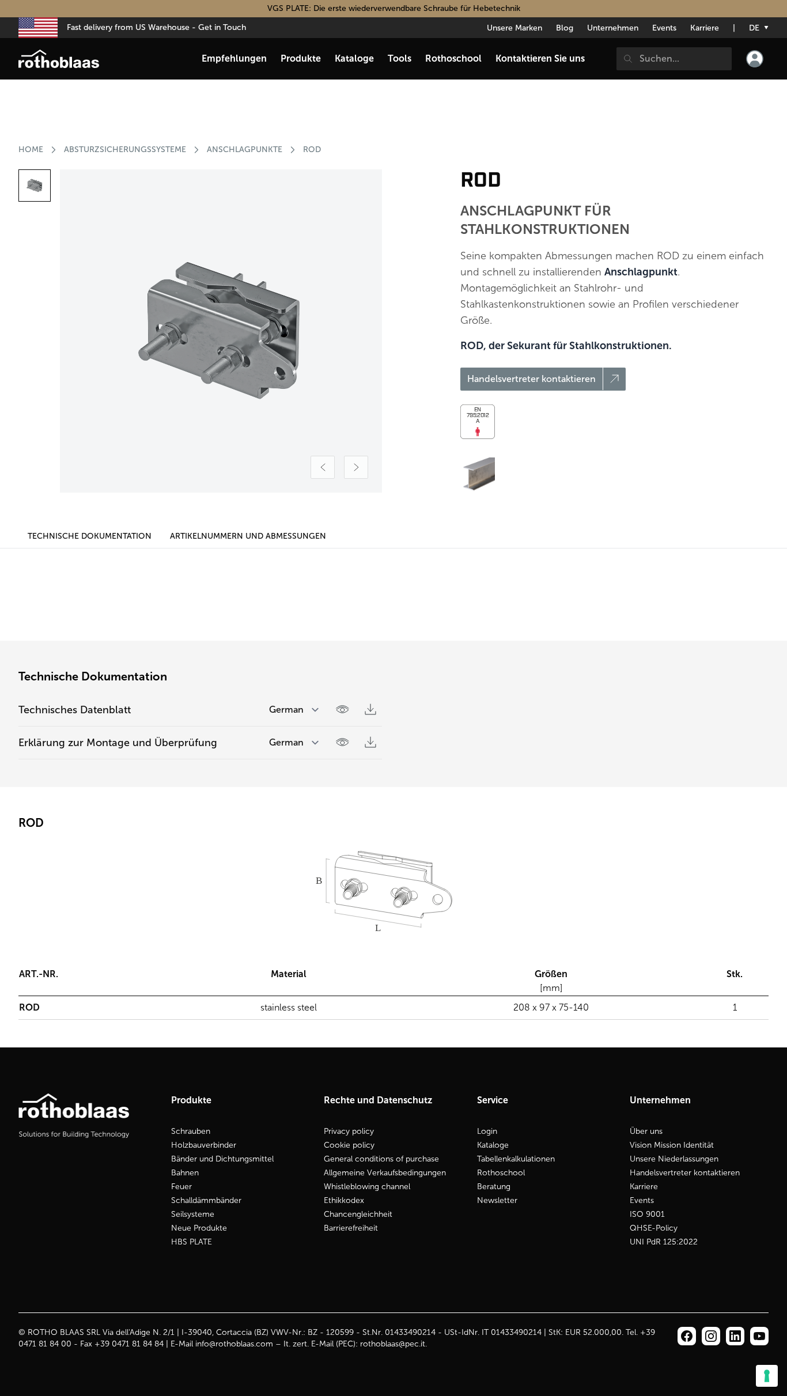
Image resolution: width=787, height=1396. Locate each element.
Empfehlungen (234, 58)
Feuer (181, 1186)
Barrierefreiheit (351, 1228)
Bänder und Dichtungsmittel (222, 1159)
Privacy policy (349, 1131)
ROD (312, 149)
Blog (564, 28)
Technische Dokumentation (90, 536)
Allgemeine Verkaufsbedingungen (385, 1172)
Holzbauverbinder (203, 1145)
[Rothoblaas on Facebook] (687, 1336)
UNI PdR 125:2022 (664, 1242)
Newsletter (497, 1200)
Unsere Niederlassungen (674, 1159)
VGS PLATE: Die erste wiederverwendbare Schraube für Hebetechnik (393, 8)
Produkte (301, 58)
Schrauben (190, 1131)
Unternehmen (612, 28)
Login (487, 1131)
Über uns (646, 1131)
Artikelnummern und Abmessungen (248, 536)
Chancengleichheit (358, 1214)
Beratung (493, 1186)
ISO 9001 (647, 1214)
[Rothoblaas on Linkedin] (711, 1336)
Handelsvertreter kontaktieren (685, 1172)
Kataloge (493, 1145)
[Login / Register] (755, 59)
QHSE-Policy (654, 1228)
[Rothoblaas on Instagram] (735, 1336)
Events (664, 28)
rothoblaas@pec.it (392, 1344)
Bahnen (185, 1172)
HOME (30, 149)
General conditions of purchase (381, 1159)
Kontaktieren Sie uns (540, 58)
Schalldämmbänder (206, 1200)
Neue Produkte (199, 1228)
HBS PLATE (191, 1242)
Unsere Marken (514, 28)
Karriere (704, 28)
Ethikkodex (344, 1200)
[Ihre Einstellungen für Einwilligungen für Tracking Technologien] (767, 1376)
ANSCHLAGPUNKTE (244, 149)
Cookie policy (349, 1145)
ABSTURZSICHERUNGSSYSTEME (125, 149)
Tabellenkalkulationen (516, 1159)
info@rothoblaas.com (234, 1344)
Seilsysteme (192, 1214)
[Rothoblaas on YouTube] (759, 1336)
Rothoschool (501, 1172)
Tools (399, 58)
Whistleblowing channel (367, 1186)
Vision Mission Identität (672, 1145)
